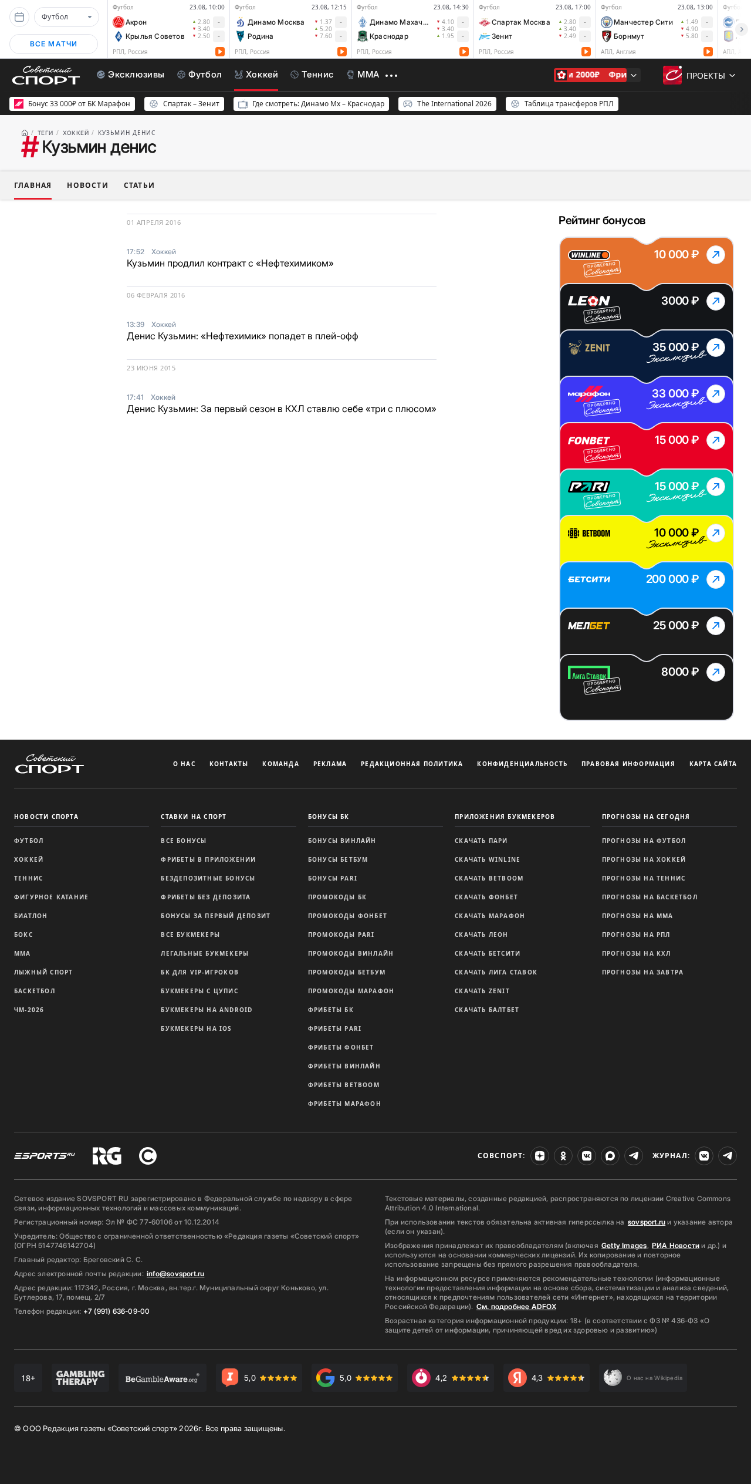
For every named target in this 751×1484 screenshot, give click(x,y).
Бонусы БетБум (338, 859)
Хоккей (28, 859)
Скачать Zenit (482, 991)
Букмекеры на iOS (196, 1028)
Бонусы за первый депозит (215, 916)
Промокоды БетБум (346, 972)
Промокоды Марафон (351, 991)
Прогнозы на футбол (644, 841)
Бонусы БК (329, 816)
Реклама (330, 764)
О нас (184, 764)
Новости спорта (46, 816)
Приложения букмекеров (505, 816)
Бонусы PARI (332, 878)
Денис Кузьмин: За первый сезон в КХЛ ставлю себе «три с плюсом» (282, 408)
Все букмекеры (190, 934)
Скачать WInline (487, 859)
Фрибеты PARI (334, 1028)
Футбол (28, 841)
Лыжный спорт (43, 972)
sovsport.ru (646, 1221)
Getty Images (624, 1245)
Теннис (28, 878)
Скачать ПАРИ (481, 841)
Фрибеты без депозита (206, 897)
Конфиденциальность (522, 764)
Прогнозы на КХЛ (636, 953)
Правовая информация (628, 764)
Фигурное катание (51, 897)
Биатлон (31, 916)
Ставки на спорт (193, 816)
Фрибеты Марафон (344, 1103)
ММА (22, 953)
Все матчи (54, 43)
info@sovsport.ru (175, 1273)
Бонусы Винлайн (342, 841)
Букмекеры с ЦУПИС (199, 991)
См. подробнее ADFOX (516, 1306)
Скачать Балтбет (487, 1010)
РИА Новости (675, 1245)
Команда (280, 764)
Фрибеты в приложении (208, 859)
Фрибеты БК (331, 1010)
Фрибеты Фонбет (341, 1047)
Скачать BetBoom (489, 878)
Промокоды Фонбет (347, 916)
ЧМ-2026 (29, 1010)
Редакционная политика (412, 764)
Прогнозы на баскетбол (650, 897)
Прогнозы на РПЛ (636, 934)
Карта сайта (713, 764)
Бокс (23, 934)
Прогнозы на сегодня (646, 816)
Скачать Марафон (490, 916)
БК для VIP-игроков (200, 972)
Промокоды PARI (341, 934)
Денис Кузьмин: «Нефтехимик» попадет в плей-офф (242, 336)
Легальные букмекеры (205, 953)
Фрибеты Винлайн (344, 1066)
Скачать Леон (481, 934)
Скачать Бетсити (487, 953)
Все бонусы (184, 841)
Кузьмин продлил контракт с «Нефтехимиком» (230, 263)
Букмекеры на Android (206, 1010)
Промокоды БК (337, 897)
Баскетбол (34, 991)
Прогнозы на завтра (643, 972)
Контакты (229, 764)
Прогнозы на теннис (644, 878)
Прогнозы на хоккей (644, 859)
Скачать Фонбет (486, 897)
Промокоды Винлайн (351, 953)
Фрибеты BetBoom (344, 1085)
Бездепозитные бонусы (208, 878)
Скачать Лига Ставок (496, 972)
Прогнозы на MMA (638, 916)
